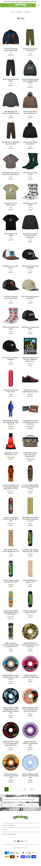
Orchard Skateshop (22, 847)
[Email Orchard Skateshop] (25, 841)
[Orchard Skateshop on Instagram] (22, 841)
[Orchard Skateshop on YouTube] (18, 841)
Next (32, 789)
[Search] (33, 5)
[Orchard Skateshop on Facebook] (15, 841)
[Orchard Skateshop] (20, 5)
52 (25, 789)
